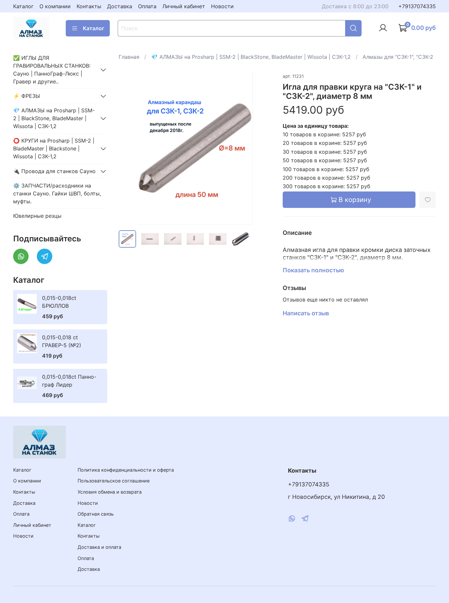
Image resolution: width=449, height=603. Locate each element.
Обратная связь (96, 514)
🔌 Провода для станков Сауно (54, 171)
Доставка (119, 6)
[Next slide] (262, 148)
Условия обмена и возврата (110, 492)
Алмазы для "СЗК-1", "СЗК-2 (398, 57)
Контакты (89, 6)
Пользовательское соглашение (114, 480)
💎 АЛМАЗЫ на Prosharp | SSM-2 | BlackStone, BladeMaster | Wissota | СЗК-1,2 (251, 57)
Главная (129, 57)
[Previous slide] (129, 148)
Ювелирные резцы (37, 215)
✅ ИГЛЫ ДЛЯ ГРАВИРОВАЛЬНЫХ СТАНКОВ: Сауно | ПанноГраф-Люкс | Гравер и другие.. (51, 70)
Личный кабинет (183, 6)
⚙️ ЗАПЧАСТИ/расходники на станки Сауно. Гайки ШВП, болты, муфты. (57, 193)
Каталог (23, 6)
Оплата (147, 6)
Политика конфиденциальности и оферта (126, 470)
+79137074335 (417, 6)
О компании (55, 6)
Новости (222, 6)
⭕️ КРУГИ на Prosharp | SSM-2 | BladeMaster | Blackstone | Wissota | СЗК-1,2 (53, 148)
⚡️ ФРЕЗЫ (26, 96)
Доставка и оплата (99, 547)
